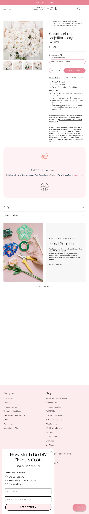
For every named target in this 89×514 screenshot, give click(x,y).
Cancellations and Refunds (14, 415)
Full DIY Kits (50, 411)
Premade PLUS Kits (54, 407)
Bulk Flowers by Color (54, 420)
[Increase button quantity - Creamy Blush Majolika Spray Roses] (59, 70)
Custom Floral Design (54, 415)
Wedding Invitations (54, 428)
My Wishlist (50, 445)
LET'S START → (28, 507)
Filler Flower (74, 87)
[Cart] (84, 8)
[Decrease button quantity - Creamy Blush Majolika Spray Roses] (51, 70)
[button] (10, 8)
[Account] (78, 8)
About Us (7, 403)
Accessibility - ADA (11, 428)
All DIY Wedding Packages (56, 398)
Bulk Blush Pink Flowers (68, 22)
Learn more (78, 175)
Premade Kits (51, 403)
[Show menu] (4, 8)
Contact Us (8, 398)
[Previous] (4, 3)
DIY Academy (51, 437)
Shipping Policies (10, 407)
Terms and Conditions (12, 411)
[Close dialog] (51, 452)
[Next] (85, 3)
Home (55, 22)
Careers (6, 420)
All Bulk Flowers (52, 424)
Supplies (49, 432)
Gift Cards (50, 441)
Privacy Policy (8, 424)
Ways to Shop (10, 215)
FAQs (6, 207)
